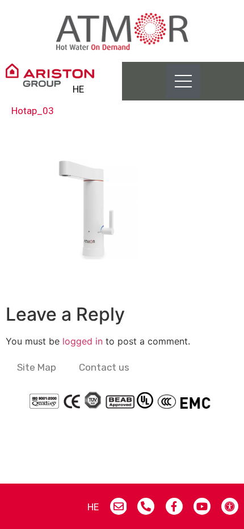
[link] (122, 31)
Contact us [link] (104, 367)
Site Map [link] (36, 367)
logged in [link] (82, 341)
